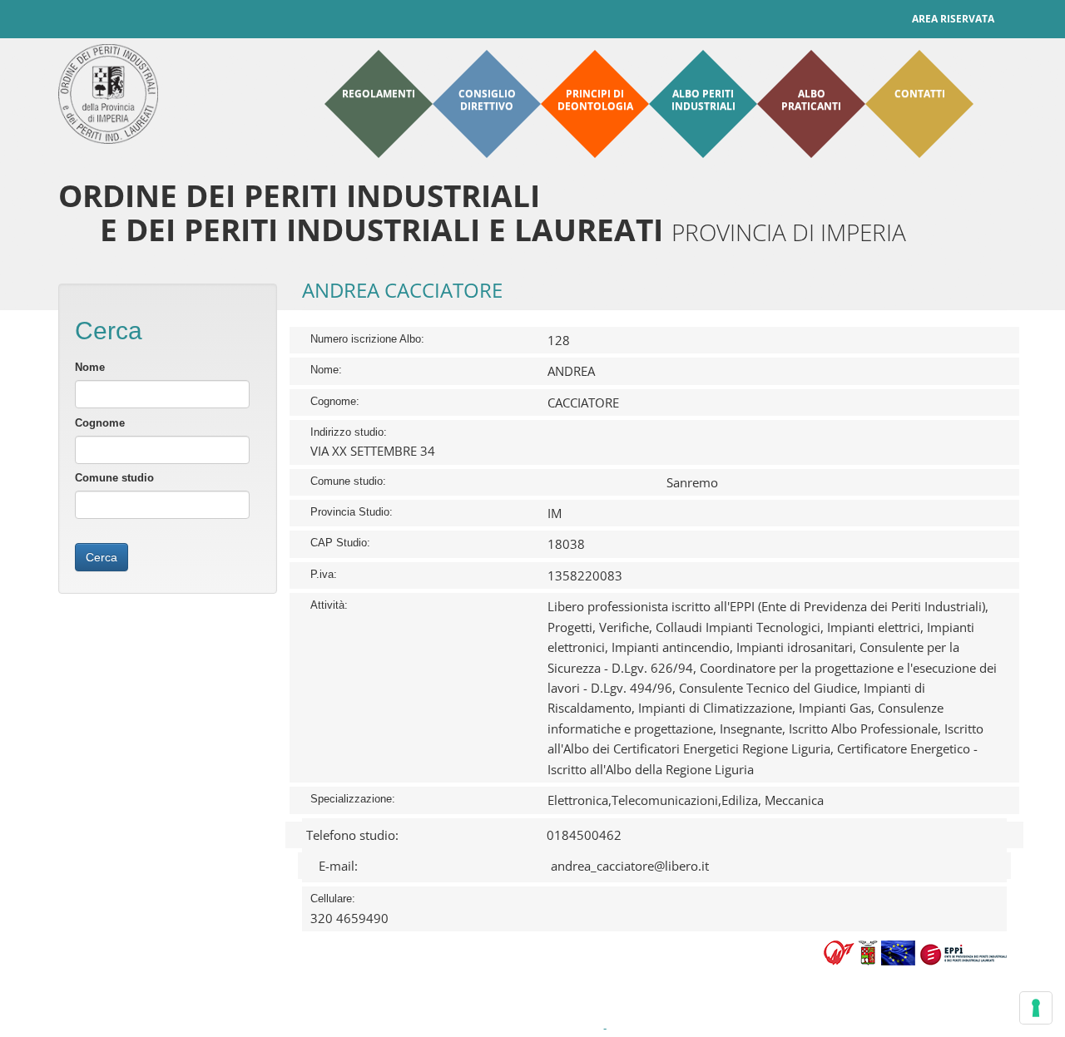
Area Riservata (953, 19)
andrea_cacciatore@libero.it (630, 865)
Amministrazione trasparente (531, 1028)
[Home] (108, 94)
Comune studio (114, 478)
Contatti (919, 93)
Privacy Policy (424, 1028)
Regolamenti (378, 93)
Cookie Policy (643, 1028)
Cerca (101, 557)
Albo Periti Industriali (703, 99)
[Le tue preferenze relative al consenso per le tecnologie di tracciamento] (1036, 1008)
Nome (90, 367)
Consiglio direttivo (487, 99)
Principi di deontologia (595, 99)
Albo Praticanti (811, 99)
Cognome (100, 423)
